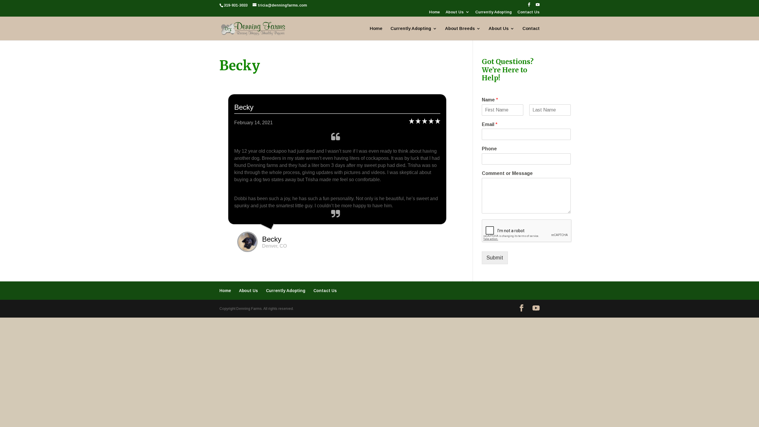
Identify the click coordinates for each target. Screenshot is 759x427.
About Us (455, 12)
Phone (489, 148)
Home (434, 12)
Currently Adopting (493, 12)
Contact (531, 28)
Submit (495, 258)
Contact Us (528, 12)
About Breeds (460, 28)
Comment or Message (507, 173)
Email (490, 124)
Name (490, 99)
